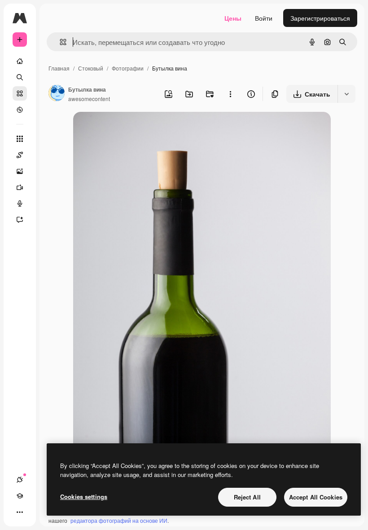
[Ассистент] (20, 219)
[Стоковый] (20, 93)
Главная (59, 68)
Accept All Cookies (315, 497)
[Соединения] (20, 480)
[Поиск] (20, 77)
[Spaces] (20, 155)
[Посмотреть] (20, 109)
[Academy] (20, 496)
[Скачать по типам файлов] (346, 94)
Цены (232, 17)
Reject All (247, 497)
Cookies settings (83, 496)
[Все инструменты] (20, 139)
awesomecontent (89, 98)
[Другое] (20, 512)
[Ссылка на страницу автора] (56, 94)
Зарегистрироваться (320, 17)
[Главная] (20, 61)
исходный (133, 129)
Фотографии (128, 68)
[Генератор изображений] (20, 171)
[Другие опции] (230, 94)
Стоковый (90, 68)
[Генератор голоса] (20, 203)
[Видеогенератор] (20, 187)
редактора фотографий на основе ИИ (118, 520)
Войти (263, 17)
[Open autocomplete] (59, 42)
